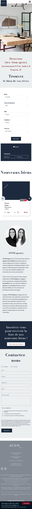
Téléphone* (4, 382)
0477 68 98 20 (12, 460)
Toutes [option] (7, 122)
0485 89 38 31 (20, 460)
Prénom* (3, 376)
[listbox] (16, 97)
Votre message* (5, 395)
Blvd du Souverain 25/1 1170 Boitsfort (16, 457)
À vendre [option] (7, 97)
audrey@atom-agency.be (16, 463)
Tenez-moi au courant (16, 344)
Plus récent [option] (8, 131)
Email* (2, 389)
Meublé (16, 146)
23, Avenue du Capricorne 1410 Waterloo (16, 453)
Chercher (16, 139)
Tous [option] (6, 105)
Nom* (2, 370)
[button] (2, 198)
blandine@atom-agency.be (16, 465)
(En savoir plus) (21, 507)
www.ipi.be (24, 482)
